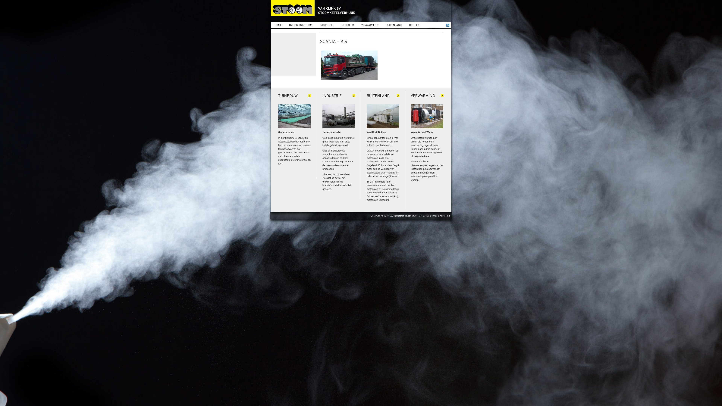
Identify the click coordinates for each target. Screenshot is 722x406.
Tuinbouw (347, 25)
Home (278, 25)
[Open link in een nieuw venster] (447, 25)
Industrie (326, 25)
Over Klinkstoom (300, 25)
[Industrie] (338, 116)
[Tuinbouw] (294, 116)
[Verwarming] (427, 116)
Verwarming (369, 25)
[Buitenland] (383, 116)
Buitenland (394, 25)
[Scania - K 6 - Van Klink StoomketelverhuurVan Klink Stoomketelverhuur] (314, 8)
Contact (415, 25)
